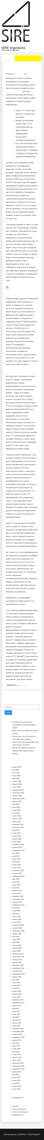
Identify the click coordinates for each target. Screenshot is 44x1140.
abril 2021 (16, 914)
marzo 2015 (17, 1086)
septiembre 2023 (19, 850)
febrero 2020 (17, 948)
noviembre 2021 (18, 899)
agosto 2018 (17, 977)
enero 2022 (17, 893)
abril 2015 (16, 1083)
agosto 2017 (17, 1006)
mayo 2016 (17, 1049)
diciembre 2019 (18, 954)
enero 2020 (17, 951)
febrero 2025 (17, 819)
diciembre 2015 (18, 1063)
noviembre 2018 (18, 968)
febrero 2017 (17, 1023)
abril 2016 (16, 1052)
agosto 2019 (17, 962)
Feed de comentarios (20, 1112)
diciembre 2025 (18, 790)
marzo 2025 (17, 816)
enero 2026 (17, 787)
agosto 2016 (17, 1040)
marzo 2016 (17, 1054)
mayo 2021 (17, 911)
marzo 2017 (17, 1020)
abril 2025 (16, 813)
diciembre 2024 (18, 824)
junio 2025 (16, 807)
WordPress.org (18, 1115)
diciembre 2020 (18, 925)
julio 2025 (16, 804)
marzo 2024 (17, 836)
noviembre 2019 (18, 957)
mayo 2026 (17, 776)
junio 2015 (16, 1077)
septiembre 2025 (19, 798)
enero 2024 (17, 842)
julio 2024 (16, 830)
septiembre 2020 (19, 931)
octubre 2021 (17, 902)
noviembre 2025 (18, 793)
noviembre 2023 (18, 844)
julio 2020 (16, 936)
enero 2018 (17, 997)
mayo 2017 (17, 1014)
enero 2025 (17, 822)
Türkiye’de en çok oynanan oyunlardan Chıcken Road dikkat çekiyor (24, 725)
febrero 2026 (17, 784)
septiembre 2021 (19, 905)
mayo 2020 (17, 939)
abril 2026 (16, 778)
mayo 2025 (17, 810)
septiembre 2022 (19, 876)
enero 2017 (17, 1026)
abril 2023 (16, 862)
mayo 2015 (17, 1080)
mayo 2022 (17, 885)
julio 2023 (16, 853)
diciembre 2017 (18, 1000)
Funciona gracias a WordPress (15, 1134)
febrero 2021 (17, 919)
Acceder (15, 1106)
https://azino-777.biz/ (14, 91)
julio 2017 (16, 1008)
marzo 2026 (17, 781)
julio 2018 (16, 980)
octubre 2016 (17, 1034)
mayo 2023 (17, 859)
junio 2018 (16, 982)
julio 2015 (16, 1074)
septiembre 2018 (19, 974)
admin (29, 74)
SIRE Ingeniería (13, 48)
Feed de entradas (19, 1109)
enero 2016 (17, 1060)
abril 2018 (16, 988)
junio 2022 (16, 882)
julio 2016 (16, 1043)
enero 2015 (17, 1089)
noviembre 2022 (18, 870)
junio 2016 (16, 1046)
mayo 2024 (17, 833)
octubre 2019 (17, 960)
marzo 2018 (17, 991)
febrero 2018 (17, 994)
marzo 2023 (17, 865)
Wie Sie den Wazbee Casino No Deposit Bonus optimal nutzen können (24, 750)
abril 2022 (16, 888)
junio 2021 (16, 908)
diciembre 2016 (18, 1028)
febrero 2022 (17, 890)
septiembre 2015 (19, 1069)
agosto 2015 (17, 1072)
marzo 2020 (17, 945)
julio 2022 (16, 879)
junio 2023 (16, 856)
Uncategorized (22, 685)
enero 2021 (17, 922)
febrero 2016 (17, 1057)
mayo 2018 (17, 985)
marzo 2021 (17, 916)
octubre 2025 (17, 796)
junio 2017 (16, 1011)
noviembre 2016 (18, 1031)
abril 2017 (16, 1017)
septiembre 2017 (19, 1003)
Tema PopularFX (34, 1134)
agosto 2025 (17, 801)
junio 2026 (16, 773)
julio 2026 (16, 770)
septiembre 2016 (19, 1037)
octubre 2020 (17, 928)
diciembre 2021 (18, 896)
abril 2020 (16, 942)
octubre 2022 (17, 873)
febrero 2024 (17, 839)
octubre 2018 (17, 971)
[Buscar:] (22, 707)
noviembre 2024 (18, 827)
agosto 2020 (17, 934)
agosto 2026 (17, 767)
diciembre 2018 (18, 965)
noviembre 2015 (18, 1066)
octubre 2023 (17, 847)
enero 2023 (17, 868)
